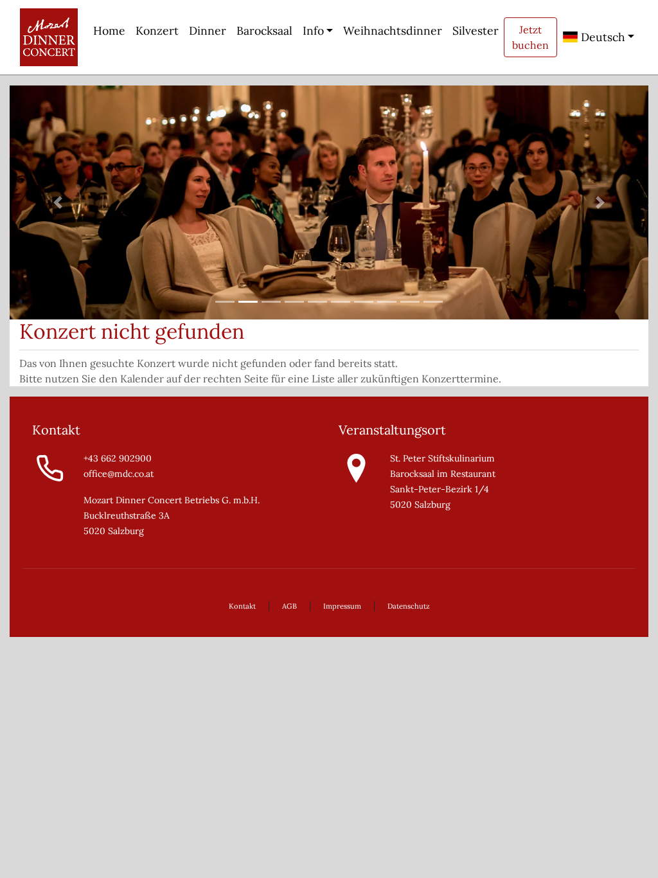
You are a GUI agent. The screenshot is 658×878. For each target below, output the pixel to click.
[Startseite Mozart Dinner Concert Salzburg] (49, 37)
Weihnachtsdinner (392, 30)
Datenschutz (408, 606)
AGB (289, 606)
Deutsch (601, 37)
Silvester (475, 30)
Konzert (157, 30)
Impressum (342, 606)
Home (109, 30)
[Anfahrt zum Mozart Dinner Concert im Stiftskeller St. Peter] (356, 467)
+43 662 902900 (118, 458)
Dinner (207, 30)
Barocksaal (264, 30)
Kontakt (242, 606)
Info (313, 30)
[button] (57, 202)
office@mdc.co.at (119, 473)
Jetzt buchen (530, 37)
